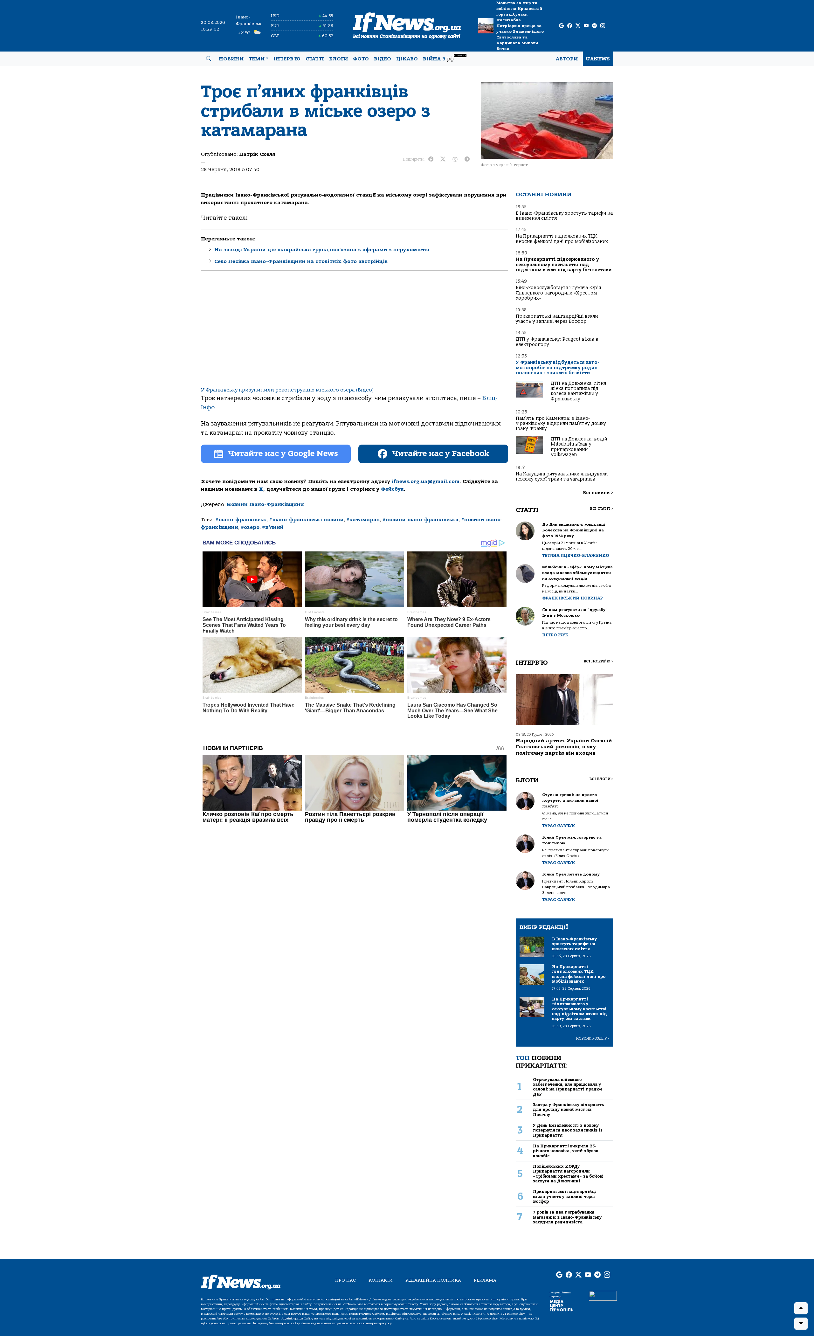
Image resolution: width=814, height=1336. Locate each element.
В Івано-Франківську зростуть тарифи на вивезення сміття (564, 216)
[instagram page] (602, 26)
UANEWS (598, 59)
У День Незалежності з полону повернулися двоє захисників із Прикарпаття (568, 1130)
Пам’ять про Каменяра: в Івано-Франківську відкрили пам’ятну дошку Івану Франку (561, 424)
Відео (382, 59)
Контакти (381, 1280)
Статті (315, 59)
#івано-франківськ (240, 520)
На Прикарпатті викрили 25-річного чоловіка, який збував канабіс (565, 1151)
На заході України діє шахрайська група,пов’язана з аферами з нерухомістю (321, 250)
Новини (231, 59)
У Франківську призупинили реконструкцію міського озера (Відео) (287, 390)
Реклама (485, 1280)
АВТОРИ (567, 59)
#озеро (250, 527)
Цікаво (407, 59)
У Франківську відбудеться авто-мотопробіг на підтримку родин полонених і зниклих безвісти (557, 368)
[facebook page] (569, 26)
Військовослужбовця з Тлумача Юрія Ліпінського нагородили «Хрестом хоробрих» (558, 293)
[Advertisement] (354, 333)
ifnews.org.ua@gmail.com (425, 481)
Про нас (345, 1280)
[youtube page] (586, 26)
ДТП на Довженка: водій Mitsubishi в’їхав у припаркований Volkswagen (579, 446)
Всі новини (598, 492)
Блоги (338, 59)
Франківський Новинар (572, 598)
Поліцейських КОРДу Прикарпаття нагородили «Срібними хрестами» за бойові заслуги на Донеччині (568, 1173)
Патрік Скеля (257, 154)
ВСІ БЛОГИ (601, 779)
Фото (361, 59)
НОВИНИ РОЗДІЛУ (592, 1038)
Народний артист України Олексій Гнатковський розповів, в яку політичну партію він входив (564, 747)
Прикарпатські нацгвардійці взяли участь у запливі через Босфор (557, 319)
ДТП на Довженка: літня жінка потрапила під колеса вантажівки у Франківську (578, 391)
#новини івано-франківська (421, 520)
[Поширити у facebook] (431, 159)
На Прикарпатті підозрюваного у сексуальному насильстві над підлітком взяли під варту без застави (564, 265)
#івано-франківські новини (306, 520)
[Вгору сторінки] (801, 1308)
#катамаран (363, 520)
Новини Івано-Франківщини (265, 504)
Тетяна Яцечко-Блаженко (575, 555)
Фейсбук (392, 489)
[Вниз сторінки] (801, 1324)
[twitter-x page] (578, 26)
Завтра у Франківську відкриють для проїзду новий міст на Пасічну (568, 1109)
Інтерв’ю (286, 59)
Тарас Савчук (558, 825)
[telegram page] (594, 26)
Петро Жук (555, 635)
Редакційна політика (433, 1280)
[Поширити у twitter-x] (443, 159)
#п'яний (273, 527)
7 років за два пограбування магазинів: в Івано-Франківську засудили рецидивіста (567, 1217)
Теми (257, 59)
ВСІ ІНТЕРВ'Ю (598, 661)
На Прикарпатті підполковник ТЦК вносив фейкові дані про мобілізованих (562, 238)
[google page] (561, 26)
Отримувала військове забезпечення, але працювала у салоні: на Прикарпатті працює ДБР (567, 1087)
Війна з (444, 58)
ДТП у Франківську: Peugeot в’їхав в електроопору (557, 341)
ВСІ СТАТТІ (601, 509)
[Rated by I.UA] (603, 1295)
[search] (208, 59)
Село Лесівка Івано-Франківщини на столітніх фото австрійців (301, 261)
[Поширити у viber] (455, 159)
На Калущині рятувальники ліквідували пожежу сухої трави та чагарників (562, 476)
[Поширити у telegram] (467, 159)
